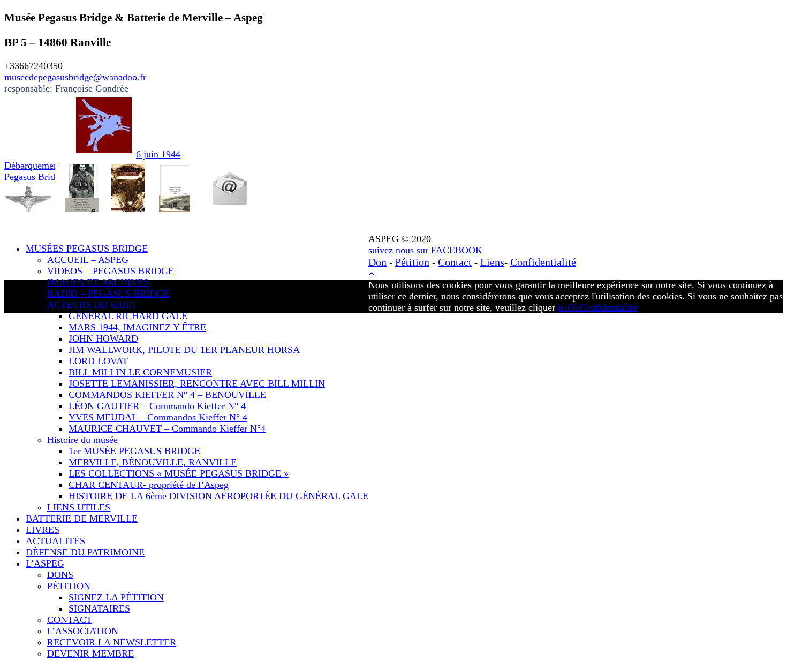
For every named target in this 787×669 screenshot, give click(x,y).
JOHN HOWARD (103, 338)
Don (377, 262)
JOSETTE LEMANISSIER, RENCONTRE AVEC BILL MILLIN (197, 383)
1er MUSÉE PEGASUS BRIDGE (134, 451)
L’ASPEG (45, 563)
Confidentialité (543, 262)
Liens (492, 262)
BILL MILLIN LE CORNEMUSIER (140, 372)
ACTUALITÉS (55, 541)
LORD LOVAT (98, 361)
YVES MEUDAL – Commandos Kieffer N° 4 (158, 417)
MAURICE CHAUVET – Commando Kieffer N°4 (167, 428)
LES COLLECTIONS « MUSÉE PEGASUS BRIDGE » (179, 473)
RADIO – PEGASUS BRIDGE (108, 293)
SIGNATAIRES (99, 608)
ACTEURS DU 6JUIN (91, 304)
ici (562, 307)
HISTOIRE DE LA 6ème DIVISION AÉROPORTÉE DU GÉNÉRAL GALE (218, 496)
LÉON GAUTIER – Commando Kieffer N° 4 (157, 406)
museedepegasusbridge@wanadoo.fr (75, 77)
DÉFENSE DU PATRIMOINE (85, 552)
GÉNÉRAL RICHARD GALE (128, 316)
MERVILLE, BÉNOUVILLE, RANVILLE (153, 462)
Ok (573, 307)
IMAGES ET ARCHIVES (98, 282)
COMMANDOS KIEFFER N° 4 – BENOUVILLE (167, 394)
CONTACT (69, 619)
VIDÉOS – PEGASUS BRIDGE (110, 271)
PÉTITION (68, 586)
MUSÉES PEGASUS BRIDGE (87, 248)
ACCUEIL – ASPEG (87, 259)
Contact (455, 262)
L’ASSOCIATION (82, 631)
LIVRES (42, 529)
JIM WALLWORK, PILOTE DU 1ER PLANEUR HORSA (184, 349)
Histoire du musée (82, 439)
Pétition (412, 262)
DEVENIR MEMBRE (90, 653)
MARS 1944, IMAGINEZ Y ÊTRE (137, 327)
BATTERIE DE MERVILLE (82, 518)
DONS (60, 574)
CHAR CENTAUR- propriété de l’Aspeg (149, 484)
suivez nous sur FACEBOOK (425, 250)
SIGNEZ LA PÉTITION (116, 597)
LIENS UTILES (78, 507)
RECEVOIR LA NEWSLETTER (111, 642)
